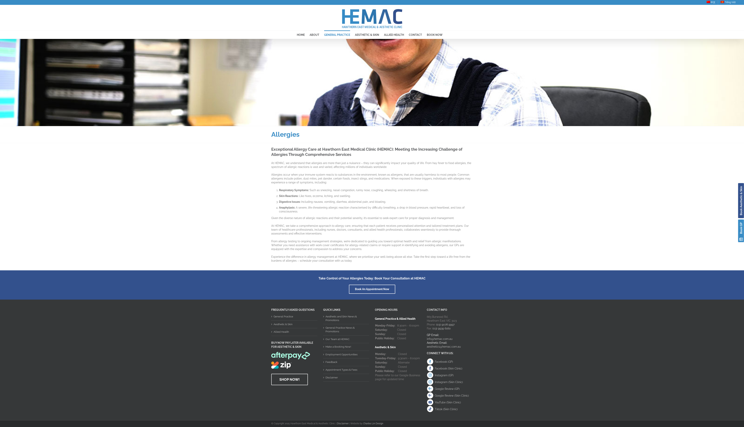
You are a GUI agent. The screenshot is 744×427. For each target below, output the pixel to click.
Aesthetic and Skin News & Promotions (341, 318)
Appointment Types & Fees (341, 369)
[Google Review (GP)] (430, 389)
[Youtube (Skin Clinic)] (430, 402)
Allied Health (281, 331)
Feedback (331, 362)
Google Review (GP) (447, 388)
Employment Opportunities (341, 354)
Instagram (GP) (444, 375)
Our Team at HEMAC (338, 339)
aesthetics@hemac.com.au (444, 346)
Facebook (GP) (444, 361)
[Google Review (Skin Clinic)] (430, 395)
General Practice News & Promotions (340, 329)
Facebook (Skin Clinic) (448, 368)
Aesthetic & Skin (283, 324)
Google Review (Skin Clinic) (452, 395)
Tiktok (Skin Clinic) (446, 409)
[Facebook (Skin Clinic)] (430, 368)
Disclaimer (332, 377)
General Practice (283, 316)
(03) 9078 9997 (445, 324)
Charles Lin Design (373, 423)
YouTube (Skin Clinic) (448, 402)
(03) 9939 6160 (441, 328)
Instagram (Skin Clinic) (449, 382)
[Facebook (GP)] (430, 361)
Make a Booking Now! (338, 346)
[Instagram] (430, 375)
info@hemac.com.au (439, 338)
